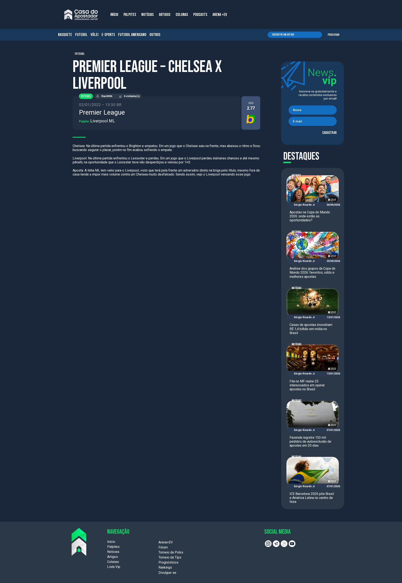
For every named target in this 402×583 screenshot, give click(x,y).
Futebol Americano (132, 34)
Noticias (113, 552)
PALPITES (130, 14)
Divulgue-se (167, 573)
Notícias (297, 288)
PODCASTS (200, 14)
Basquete (65, 34)
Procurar (333, 35)
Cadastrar (329, 133)
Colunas (113, 562)
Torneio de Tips (169, 557)
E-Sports (108, 34)
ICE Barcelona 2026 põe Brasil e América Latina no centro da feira (312, 498)
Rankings (165, 567)
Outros (154, 34)
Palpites (113, 547)
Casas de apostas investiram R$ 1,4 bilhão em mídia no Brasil (311, 329)
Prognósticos (168, 562)
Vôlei (94, 34)
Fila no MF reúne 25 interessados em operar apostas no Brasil (307, 385)
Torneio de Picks (170, 552)
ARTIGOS (164, 14)
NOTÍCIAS (147, 14)
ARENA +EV (220, 14)
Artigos (296, 175)
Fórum (163, 547)
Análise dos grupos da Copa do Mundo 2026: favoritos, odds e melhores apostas (312, 272)
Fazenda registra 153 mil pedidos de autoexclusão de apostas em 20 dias (310, 441)
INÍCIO (114, 14)
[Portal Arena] (81, 14)
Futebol (81, 34)
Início (111, 542)
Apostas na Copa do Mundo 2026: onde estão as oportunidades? (310, 216)
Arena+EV (165, 542)
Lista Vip (113, 567)
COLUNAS (182, 14)
